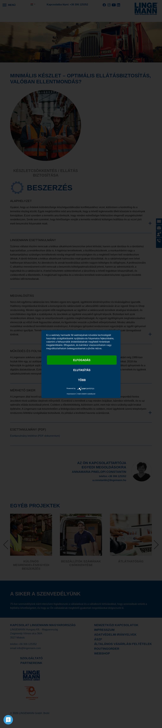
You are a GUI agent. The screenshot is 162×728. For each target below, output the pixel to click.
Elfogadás (81, 360)
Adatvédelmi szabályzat (86, 394)
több (82, 380)
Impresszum (71, 394)
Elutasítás (81, 370)
